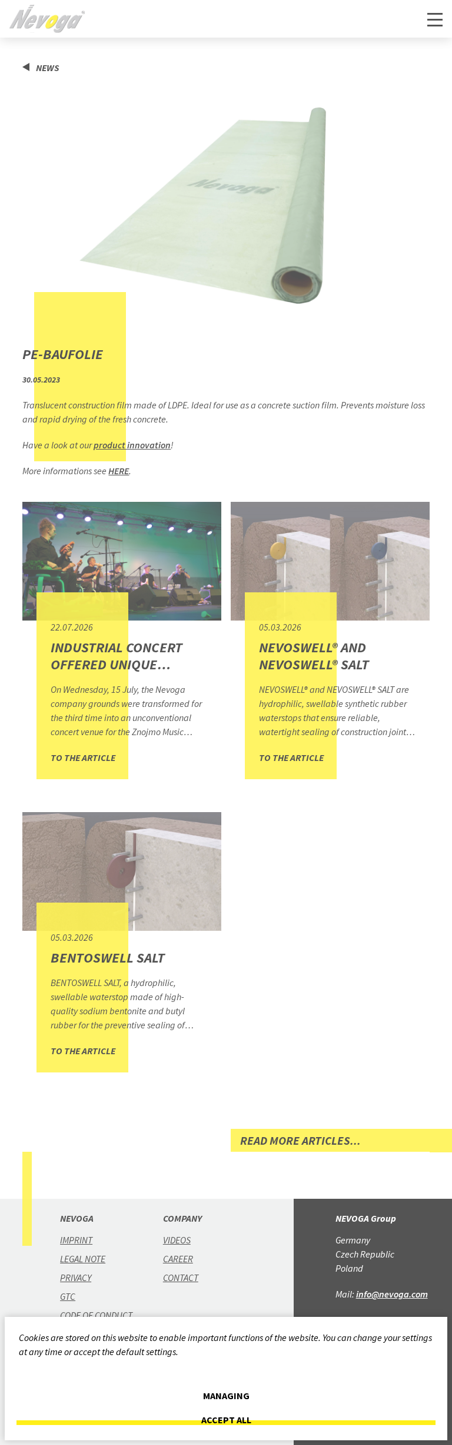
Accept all (226, 1420)
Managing (226, 1396)
